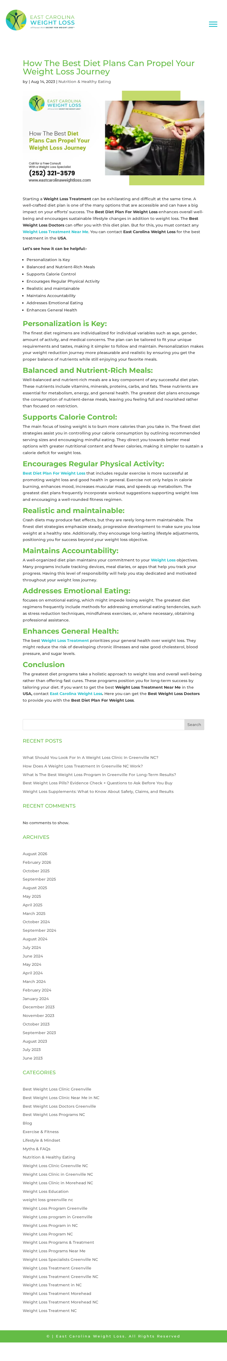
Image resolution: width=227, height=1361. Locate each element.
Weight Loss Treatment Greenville (57, 1268)
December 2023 (39, 1007)
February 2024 (37, 990)
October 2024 (36, 921)
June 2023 (33, 1058)
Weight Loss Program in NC (50, 1225)
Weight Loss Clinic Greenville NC (55, 1165)
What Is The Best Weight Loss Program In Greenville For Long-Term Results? (99, 774)
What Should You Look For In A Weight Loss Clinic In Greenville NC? (90, 757)
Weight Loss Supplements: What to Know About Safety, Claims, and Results (98, 791)
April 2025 (32, 904)
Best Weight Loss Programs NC (54, 1114)
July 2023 (32, 1049)
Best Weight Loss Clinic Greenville (57, 1089)
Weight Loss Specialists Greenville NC (60, 1259)
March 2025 (34, 913)
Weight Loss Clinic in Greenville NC (58, 1174)
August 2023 (35, 1041)
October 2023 (36, 1024)
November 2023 (38, 1015)
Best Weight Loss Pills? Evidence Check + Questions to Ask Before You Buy (97, 782)
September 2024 (39, 930)
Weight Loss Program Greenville (55, 1208)
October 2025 (36, 870)
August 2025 (35, 887)
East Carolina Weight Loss (76, 693)
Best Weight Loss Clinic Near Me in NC (61, 1097)
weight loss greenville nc (48, 1199)
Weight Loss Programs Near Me (54, 1250)
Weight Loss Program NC (48, 1234)
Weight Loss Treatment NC (50, 1310)
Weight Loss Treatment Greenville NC (60, 1276)
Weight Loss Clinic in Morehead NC (58, 1182)
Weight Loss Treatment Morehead (57, 1293)
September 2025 (39, 879)
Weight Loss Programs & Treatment (58, 1242)
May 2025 (32, 896)
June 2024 (33, 956)
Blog (27, 1123)
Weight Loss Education (46, 1191)
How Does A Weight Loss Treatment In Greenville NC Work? (83, 766)
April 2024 (33, 972)
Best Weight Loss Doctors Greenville (59, 1106)
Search (194, 724)
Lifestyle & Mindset (41, 1140)
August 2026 (35, 853)
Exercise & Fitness (41, 1131)
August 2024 (35, 938)
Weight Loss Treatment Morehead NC (60, 1302)
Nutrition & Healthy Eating (84, 81)
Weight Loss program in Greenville (57, 1216)
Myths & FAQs (36, 1148)
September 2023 (39, 1032)
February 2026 (37, 862)
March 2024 (34, 981)
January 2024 (36, 998)
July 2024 (32, 947)
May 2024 (32, 964)
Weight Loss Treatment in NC (52, 1284)
